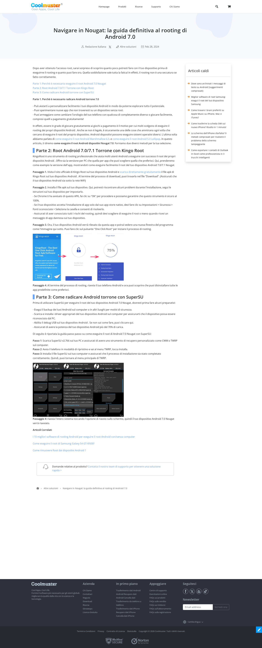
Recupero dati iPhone (126, 612)
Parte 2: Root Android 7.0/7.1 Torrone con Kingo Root (63, 88)
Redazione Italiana (95, 46)
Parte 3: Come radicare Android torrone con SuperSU (63, 92)
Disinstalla (131, 631)
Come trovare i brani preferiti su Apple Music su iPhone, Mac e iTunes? (207, 114)
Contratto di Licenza (116, 631)
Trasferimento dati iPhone (128, 608)
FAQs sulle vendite (157, 601)
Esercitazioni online (158, 594)
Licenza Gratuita (90, 612)
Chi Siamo (87, 590)
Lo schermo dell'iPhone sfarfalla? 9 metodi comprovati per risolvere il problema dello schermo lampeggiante (208, 139)
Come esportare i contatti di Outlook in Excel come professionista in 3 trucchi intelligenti (209, 154)
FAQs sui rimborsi (157, 605)
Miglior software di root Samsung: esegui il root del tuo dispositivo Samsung (208, 100)
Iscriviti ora (221, 607)
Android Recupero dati (126, 594)
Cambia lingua (194, 621)
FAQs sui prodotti (157, 597)
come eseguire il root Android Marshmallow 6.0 (82, 139)
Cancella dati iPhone (125, 616)
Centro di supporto (158, 590)
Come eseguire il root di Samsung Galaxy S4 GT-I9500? (63, 443)
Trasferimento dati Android (128, 590)
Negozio (86, 597)
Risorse (86, 605)
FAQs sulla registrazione (160, 612)
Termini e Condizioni (86, 631)
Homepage (104, 6)
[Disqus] (107, 540)
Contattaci (87, 594)
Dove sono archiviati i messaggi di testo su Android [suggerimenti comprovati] (208, 87)
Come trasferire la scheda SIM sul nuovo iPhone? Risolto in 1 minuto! (208, 125)
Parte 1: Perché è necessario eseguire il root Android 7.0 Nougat (69, 83)
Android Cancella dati (125, 597)
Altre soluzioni (128, 46)
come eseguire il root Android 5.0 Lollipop (136, 139)
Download (87, 601)
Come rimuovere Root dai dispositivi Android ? (59, 450)
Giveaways (87, 608)
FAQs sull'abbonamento (160, 608)
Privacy (101, 631)
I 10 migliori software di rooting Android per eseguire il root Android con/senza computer (84, 436)
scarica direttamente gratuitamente (140, 172)
